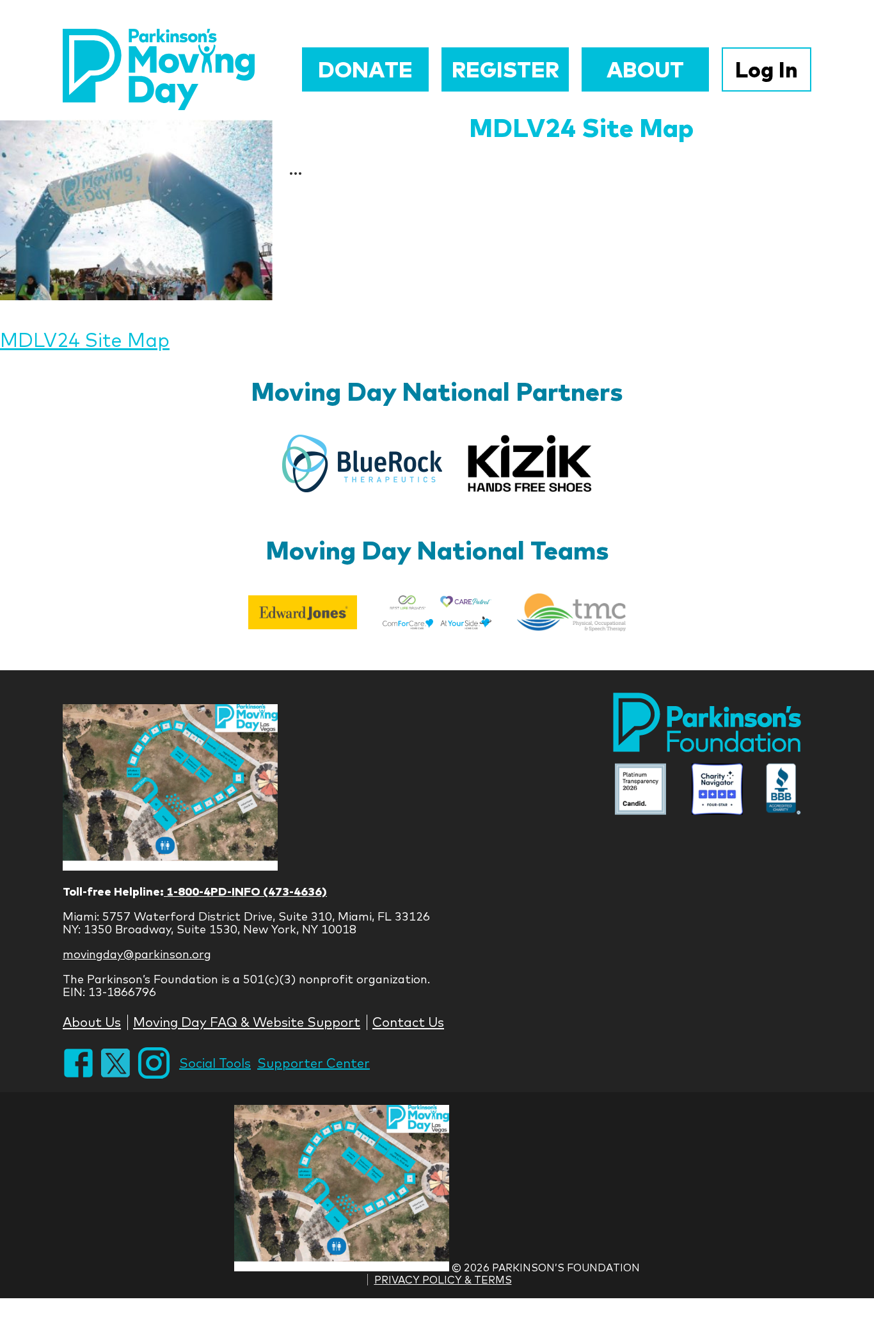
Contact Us (408, 1022)
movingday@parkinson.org (137, 954)
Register (505, 69)
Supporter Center (313, 1063)
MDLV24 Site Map (581, 127)
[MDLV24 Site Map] (136, 210)
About (645, 69)
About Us (92, 1022)
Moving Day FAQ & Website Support (246, 1022)
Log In (766, 69)
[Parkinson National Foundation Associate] (640, 790)
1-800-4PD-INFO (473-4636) (245, 891)
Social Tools (215, 1063)
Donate (365, 69)
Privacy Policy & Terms (443, 1279)
